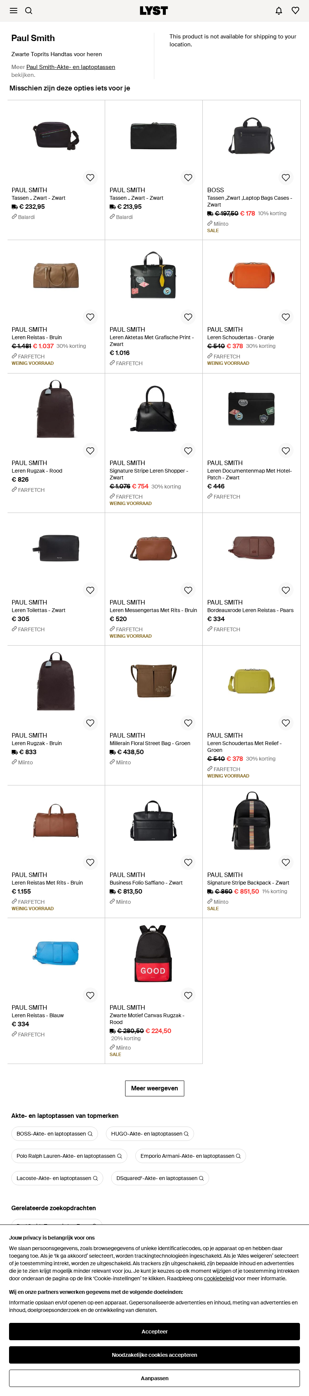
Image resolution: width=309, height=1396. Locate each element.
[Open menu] (13, 10)
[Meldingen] (278, 10)
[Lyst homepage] (153, 10)
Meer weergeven (154, 1088)
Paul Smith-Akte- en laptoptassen (70, 67)
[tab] (69, 92)
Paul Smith (33, 38)
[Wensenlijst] (295, 10)
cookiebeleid (219, 1278)
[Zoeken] (28, 10)
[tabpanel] (154, 598)
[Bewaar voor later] (90, 177)
